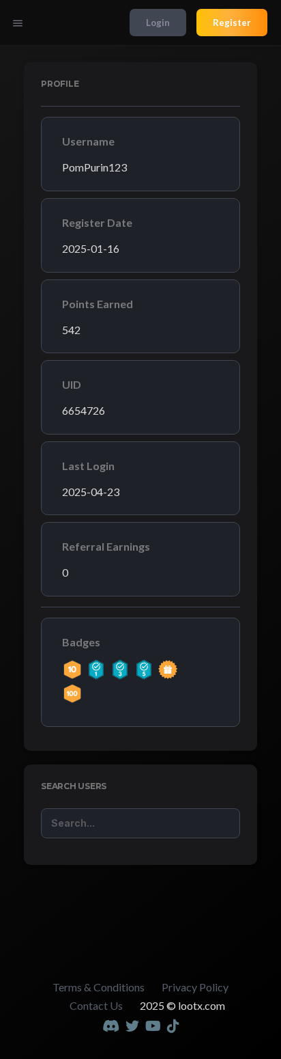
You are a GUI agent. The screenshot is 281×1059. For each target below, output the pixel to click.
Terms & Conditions (99, 986)
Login (158, 22)
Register (232, 22)
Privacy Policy (195, 986)
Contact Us (96, 1005)
